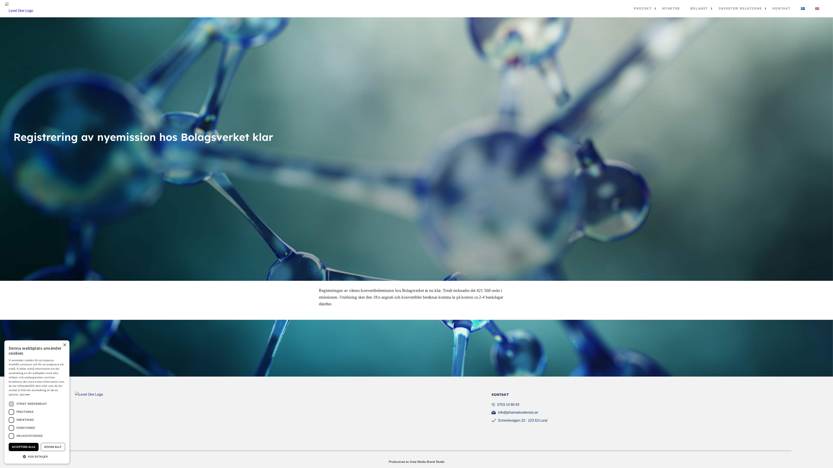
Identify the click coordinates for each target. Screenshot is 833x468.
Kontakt (781, 8)
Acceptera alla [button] (23, 447)
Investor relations (740, 8)
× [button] (64, 345)
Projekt (642, 8)
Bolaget (699, 8)
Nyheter (671, 8)
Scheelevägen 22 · (522, 420)
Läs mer (25, 394)
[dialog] (36, 402)
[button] (37, 456)
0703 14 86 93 (508, 404)
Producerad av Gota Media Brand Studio (416, 461)
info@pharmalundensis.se (518, 412)
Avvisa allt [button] (52, 447)
